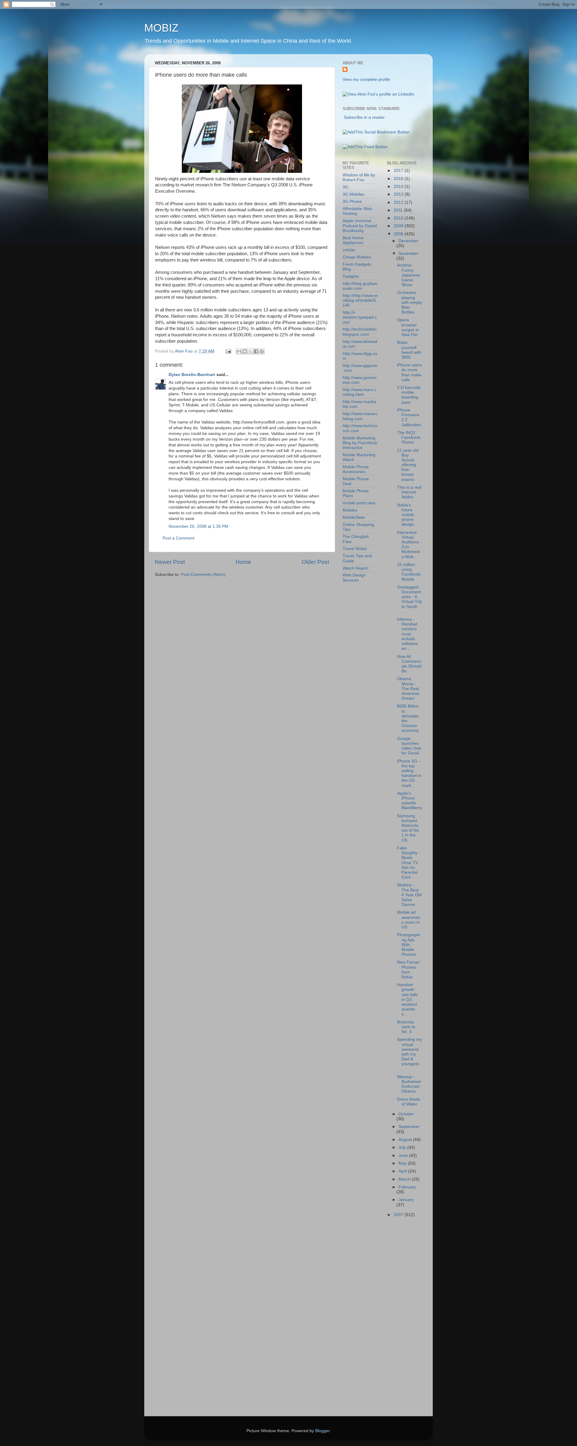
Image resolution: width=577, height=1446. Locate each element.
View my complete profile (366, 79)
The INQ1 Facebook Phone (408, 437)
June (403, 1155)
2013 (399, 194)
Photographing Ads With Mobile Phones (408, 945)
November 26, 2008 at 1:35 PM (198, 526)
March (405, 1179)
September (409, 1126)
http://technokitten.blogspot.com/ (360, 331)
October (406, 1114)
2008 (399, 234)
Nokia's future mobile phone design (405, 515)
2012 (399, 202)
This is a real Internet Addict (409, 492)
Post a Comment (178, 538)
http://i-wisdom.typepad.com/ (360, 317)
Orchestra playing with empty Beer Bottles (409, 302)
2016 (399, 178)
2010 (399, 218)
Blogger (322, 1431)
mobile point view (359, 503)
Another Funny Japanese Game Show (408, 275)
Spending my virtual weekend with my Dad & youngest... (409, 1054)
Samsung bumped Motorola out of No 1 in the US (408, 828)
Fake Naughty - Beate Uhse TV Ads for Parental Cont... (408, 862)
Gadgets (351, 276)
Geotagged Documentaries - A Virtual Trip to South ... (409, 599)
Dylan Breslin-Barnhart (192, 374)
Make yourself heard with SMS (409, 349)
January (406, 1199)
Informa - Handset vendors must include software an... (407, 634)
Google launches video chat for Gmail (409, 746)
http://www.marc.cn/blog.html (359, 392)
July (402, 1147)
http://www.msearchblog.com (360, 416)
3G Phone (352, 201)
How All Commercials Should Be (409, 664)
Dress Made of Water (408, 1101)
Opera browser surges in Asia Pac (408, 327)
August (405, 1139)
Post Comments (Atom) (203, 574)
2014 (399, 186)
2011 (399, 210)
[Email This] (239, 351)
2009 (399, 226)
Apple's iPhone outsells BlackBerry (409, 800)
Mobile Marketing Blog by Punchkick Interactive (360, 443)
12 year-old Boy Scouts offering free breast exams (408, 465)
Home (243, 562)
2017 (399, 170)
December (408, 241)
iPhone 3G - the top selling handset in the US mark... (409, 773)
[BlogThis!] (245, 351)
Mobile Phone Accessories (356, 469)
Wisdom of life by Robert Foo (359, 177)
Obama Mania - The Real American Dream (408, 689)
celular (349, 250)
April (403, 1171)
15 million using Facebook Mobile (408, 572)
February (407, 1187)
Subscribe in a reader (364, 117)
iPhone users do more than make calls (409, 372)
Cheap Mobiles (357, 257)
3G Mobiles (353, 194)
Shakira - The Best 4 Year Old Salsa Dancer (409, 895)
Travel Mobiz (355, 548)
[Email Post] (228, 351)
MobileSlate (354, 517)
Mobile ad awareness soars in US (408, 919)
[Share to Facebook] (256, 351)
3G (345, 187)
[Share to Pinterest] (262, 351)
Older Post (315, 562)
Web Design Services (354, 577)
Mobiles (350, 510)
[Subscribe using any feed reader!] (365, 147)
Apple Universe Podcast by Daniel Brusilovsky (360, 226)
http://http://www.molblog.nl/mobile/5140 (360, 300)
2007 (399, 1214)
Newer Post (170, 562)
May (403, 1163)
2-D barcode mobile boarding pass (409, 395)
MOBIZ (161, 28)
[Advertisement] (367, 1318)
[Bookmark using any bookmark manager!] (376, 132)
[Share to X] (250, 351)
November (408, 253)
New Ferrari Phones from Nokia (408, 969)
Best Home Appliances (353, 240)
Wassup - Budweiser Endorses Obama (409, 1084)
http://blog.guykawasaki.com (360, 286)
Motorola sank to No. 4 (406, 1027)
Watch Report (355, 568)
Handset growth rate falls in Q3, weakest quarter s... (407, 999)
